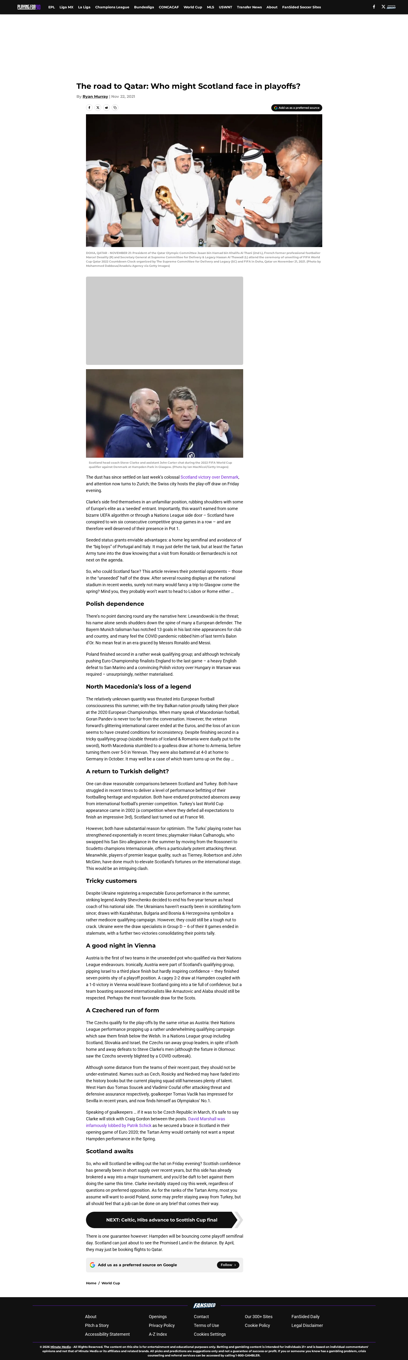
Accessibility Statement (107, 1334)
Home (91, 1283)
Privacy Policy (162, 1325)
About (272, 7)
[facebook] (374, 7)
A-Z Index (158, 1334)
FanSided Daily (306, 1316)
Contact (201, 1316)
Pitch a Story (97, 1325)
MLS (210, 7)
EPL (51, 7)
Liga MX (66, 7)
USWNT (225, 7)
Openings (158, 1316)
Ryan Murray (95, 96)
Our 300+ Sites (258, 1316)
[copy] (115, 107)
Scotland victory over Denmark (209, 477)
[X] (383, 7)
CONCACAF (169, 7)
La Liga (84, 7)
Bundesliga (144, 7)
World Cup (193, 7)
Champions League (112, 7)
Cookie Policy (257, 1325)
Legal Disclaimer (307, 1325)
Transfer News (249, 7)
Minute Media (60, 1347)
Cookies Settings (210, 1334)
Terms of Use (206, 1325)
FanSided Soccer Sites (301, 7)
